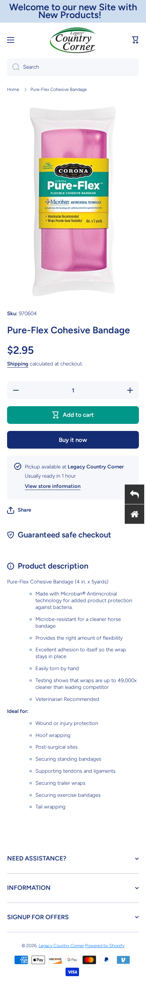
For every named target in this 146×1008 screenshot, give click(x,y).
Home (13, 89)
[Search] (13, 67)
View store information (52, 486)
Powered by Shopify (104, 945)
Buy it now (73, 439)
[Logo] (73, 40)
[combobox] (73, 67)
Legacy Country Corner (61, 945)
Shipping (17, 364)
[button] (135, 40)
